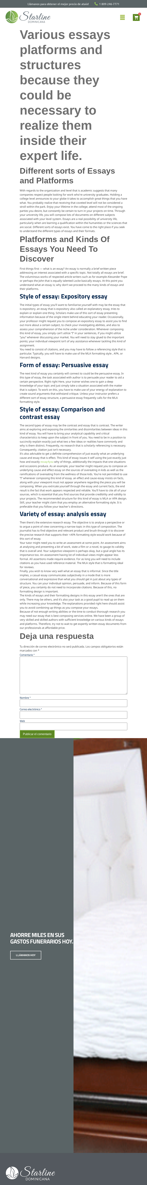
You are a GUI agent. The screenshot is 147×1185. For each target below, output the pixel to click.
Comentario (27, 654)
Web (22, 721)
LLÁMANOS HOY (25, 955)
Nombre (25, 697)
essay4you (47, 461)
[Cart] (136, 17)
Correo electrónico (31, 709)
